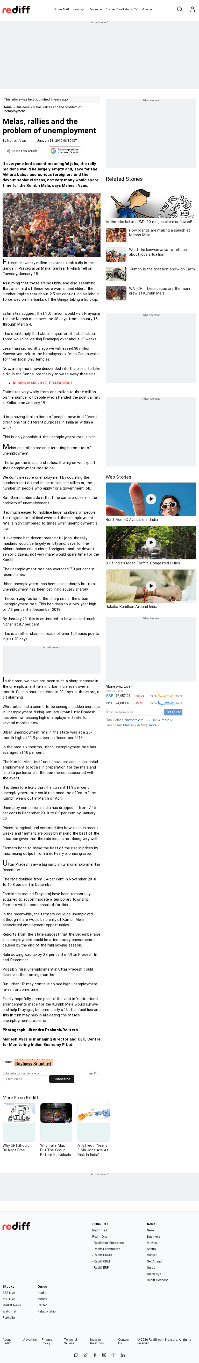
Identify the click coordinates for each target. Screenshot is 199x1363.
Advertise (30, 1340)
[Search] (179, 9)
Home (58, 9)
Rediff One (99, 1236)
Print (97, 1073)
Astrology (154, 1274)
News (76, 9)
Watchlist (9, 1311)
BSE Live (9, 1293)
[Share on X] (85, 1355)
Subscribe (61, 1079)
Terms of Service (70, 1341)
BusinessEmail (115, 9)
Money (94, 9)
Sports (151, 1249)
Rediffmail (99, 1230)
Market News (12, 1305)
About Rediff (7, 1341)
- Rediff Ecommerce (106, 1249)
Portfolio (9, 1317)
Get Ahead (154, 1261)
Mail (66, 9)
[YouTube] (113, 1355)
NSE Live (9, 1299)
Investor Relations (97, 1341)
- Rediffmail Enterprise (108, 1243)
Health (42, 1293)
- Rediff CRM (101, 1261)
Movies (152, 1243)
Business (23, 107)
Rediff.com (156, 1340)
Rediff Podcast (157, 1280)
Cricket (152, 1255)
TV (136, 9)
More (144, 9)
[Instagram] (104, 1355)
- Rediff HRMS (102, 1255)
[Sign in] (192, 9)
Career (42, 1305)
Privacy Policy (47, 1341)
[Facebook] (95, 1355)
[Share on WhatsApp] (76, 1355)
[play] (151, 499)
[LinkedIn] (123, 1355)
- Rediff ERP (100, 1267)
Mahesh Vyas (17, 140)
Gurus (129, 9)
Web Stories (118, 477)
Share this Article (25, 151)
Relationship (46, 1311)
